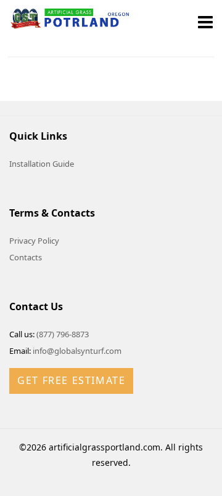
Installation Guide (41, 163)
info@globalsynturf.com (77, 350)
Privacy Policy (34, 240)
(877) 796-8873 (62, 334)
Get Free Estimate (71, 380)
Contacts (25, 257)
